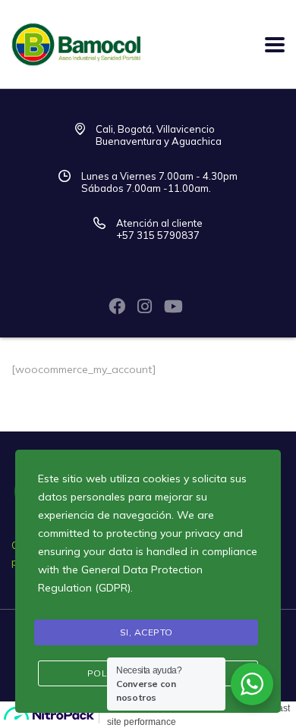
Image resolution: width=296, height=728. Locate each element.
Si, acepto (146, 632)
